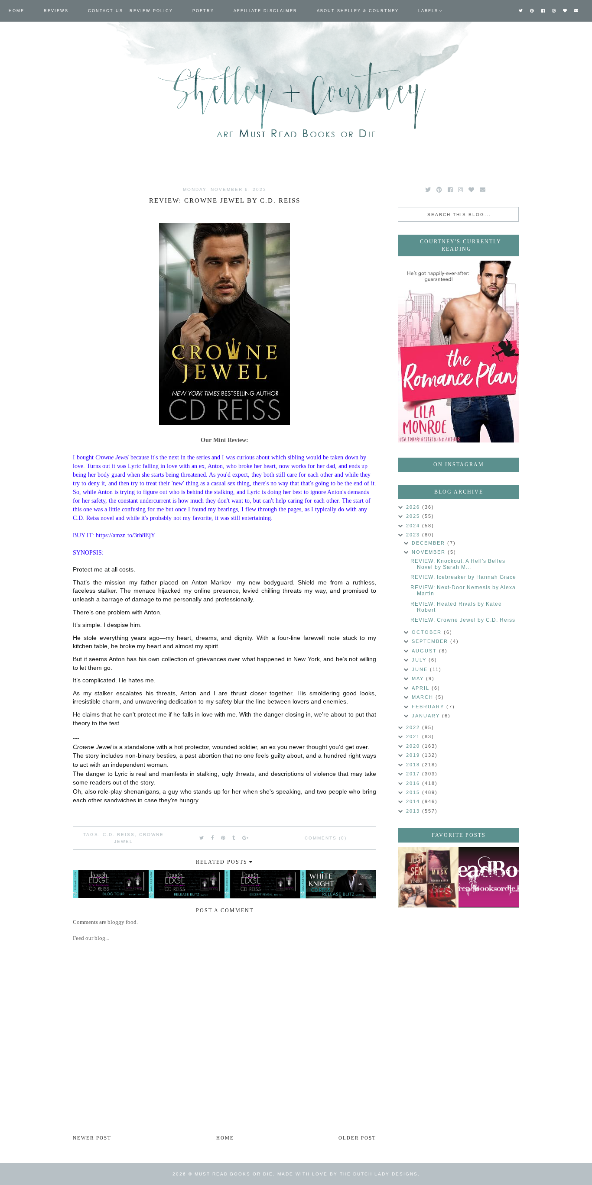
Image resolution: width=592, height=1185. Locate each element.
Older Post (357, 1137)
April (422, 688)
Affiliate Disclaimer (265, 11)
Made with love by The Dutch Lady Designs (347, 1174)
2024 (414, 525)
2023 (414, 534)
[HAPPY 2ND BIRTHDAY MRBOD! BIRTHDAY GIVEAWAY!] (428, 877)
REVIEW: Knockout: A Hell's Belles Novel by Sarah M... (457, 564)
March (424, 697)
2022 (414, 727)
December (429, 543)
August (425, 650)
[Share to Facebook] (213, 837)
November (430, 552)
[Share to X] (202, 837)
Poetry (203, 11)
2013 (414, 811)
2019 (414, 755)
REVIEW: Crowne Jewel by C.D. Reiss (462, 620)
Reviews (56, 11)
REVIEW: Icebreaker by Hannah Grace (463, 577)
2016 (414, 783)
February (429, 706)
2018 (414, 764)
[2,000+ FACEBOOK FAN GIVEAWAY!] (489, 877)
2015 (414, 792)
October (428, 632)
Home (16, 11)
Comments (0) (326, 838)
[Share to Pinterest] (223, 837)
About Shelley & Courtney (358, 11)
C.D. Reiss (119, 834)
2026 (414, 507)
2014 (414, 801)
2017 (414, 773)
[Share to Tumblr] (234, 837)
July (420, 659)
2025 (414, 516)
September (431, 641)
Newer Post (92, 1137)
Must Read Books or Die (234, 1174)
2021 (414, 736)
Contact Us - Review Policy (130, 11)
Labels (428, 11)
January (427, 715)
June (421, 669)
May (419, 678)
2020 (414, 746)
